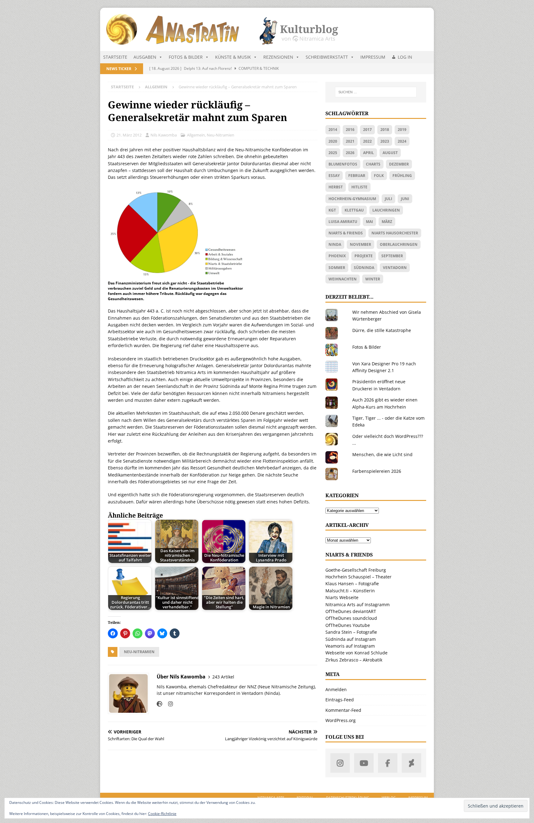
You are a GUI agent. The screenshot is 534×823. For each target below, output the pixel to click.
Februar (356, 175)
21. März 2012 (129, 135)
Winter (372, 279)
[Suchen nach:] (375, 92)
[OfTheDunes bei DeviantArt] (411, 763)
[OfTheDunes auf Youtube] (364, 763)
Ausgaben (145, 57)
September (392, 255)
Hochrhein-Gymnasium (352, 198)
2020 (332, 141)
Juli (388, 198)
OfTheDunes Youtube (347, 625)
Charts (373, 164)
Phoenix (337, 255)
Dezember (399, 164)
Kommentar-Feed (343, 710)
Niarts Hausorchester (394, 233)
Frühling (402, 175)
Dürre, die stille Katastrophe (381, 330)
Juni (405, 198)
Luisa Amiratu (342, 221)
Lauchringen (386, 210)
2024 (402, 141)
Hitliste (359, 187)
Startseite (115, 57)
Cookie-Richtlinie (162, 813)
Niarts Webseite (341, 597)
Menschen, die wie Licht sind (382, 454)
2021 (350, 141)
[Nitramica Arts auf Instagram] (340, 763)
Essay (334, 175)
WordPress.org (340, 720)
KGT (332, 210)
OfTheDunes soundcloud (351, 618)
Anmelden (336, 689)
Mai (369, 221)
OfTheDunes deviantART (350, 611)
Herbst (335, 187)
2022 (367, 141)
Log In (405, 57)
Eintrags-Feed (339, 700)
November (360, 244)
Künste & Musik (233, 57)
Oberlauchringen (398, 244)
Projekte (363, 255)
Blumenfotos (342, 164)
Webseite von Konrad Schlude (356, 653)
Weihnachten (342, 279)
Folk (379, 175)
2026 (350, 152)
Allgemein (196, 135)
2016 (350, 129)
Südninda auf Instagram (350, 639)
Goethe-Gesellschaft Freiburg (355, 570)
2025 (332, 152)
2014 (332, 129)
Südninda (364, 267)
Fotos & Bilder (186, 57)
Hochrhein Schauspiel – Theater (358, 577)
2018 (384, 129)
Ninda (334, 244)
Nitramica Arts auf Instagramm (357, 604)
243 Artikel (223, 677)
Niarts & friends (345, 233)
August (390, 152)
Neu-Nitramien (220, 135)
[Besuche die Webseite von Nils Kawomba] (159, 704)
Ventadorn (395, 267)
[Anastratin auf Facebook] (387, 763)
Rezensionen (278, 57)
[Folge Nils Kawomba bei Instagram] (168, 704)
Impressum (372, 57)
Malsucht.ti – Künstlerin (350, 591)
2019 (402, 129)
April (368, 152)
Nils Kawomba (163, 135)
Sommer (336, 267)
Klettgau (354, 210)
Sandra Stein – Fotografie (351, 632)
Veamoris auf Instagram (350, 646)
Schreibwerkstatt (327, 57)
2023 (384, 141)
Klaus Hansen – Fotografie (352, 583)
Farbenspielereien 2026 (376, 471)
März (387, 221)
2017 (367, 129)
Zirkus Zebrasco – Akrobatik (353, 660)
